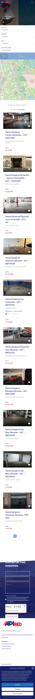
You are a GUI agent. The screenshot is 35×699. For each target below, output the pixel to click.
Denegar (17, 689)
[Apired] (5, 2)
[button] (32, 668)
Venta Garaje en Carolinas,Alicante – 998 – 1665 (17, 515)
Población (4, 34)
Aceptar (17, 684)
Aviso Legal (28, 697)
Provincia (3, 27)
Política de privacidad (19, 697)
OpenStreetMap (31, 99)
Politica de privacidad (10, 595)
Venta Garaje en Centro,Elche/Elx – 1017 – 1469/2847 (17, 135)
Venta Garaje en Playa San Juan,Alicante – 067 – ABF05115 (17, 350)
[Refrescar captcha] (25, 606)
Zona (2, 41)
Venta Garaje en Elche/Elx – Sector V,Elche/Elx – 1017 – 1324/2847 (17, 178)
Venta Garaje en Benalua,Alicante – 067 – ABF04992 (16, 391)
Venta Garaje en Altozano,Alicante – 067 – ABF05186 (17, 260)
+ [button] (2, 96)
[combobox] (17, 30)
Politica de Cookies (9, 697)
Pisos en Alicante (6, 664)
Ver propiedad (17, 125)
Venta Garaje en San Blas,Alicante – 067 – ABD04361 (15, 432)
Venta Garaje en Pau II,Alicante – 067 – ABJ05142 (14, 302)
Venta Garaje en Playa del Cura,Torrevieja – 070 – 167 (17, 219)
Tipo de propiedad (6, 47)
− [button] (2, 98)
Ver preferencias (17, 693)
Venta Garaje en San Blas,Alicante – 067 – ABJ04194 (15, 473)
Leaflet (25, 99)
